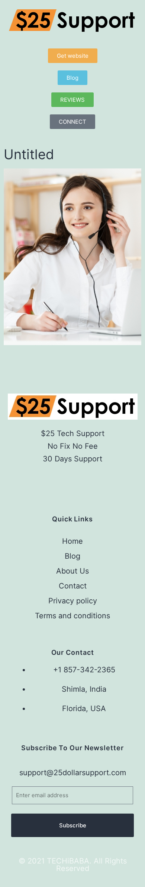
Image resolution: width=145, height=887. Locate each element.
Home (72, 541)
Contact (73, 585)
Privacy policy (72, 600)
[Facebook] (50, 481)
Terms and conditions (72, 615)
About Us (72, 570)
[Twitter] (72, 481)
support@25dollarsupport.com (72, 772)
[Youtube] (94, 481)
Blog (72, 556)
